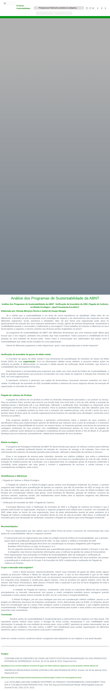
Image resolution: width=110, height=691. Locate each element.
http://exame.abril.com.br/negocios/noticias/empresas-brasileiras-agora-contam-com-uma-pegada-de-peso (41, 677)
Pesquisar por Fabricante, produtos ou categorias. (58, 8)
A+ (87, 8)
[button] (54, 13)
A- (90, 8)
